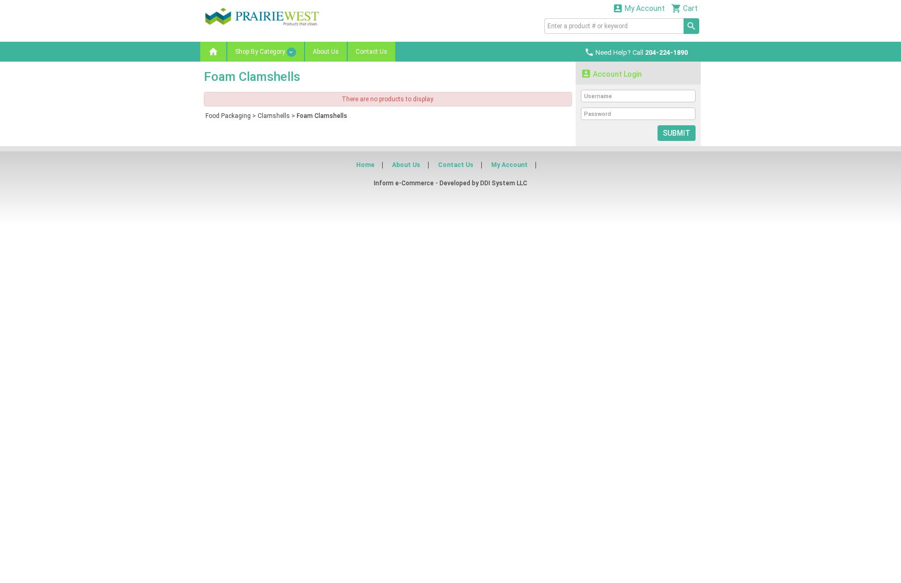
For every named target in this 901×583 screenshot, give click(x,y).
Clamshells (274, 116)
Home (365, 165)
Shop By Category (261, 51)
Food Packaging (228, 116)
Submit (676, 133)
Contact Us (371, 51)
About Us (326, 51)
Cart (684, 8)
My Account (639, 8)
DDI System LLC (503, 183)
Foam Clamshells (322, 116)
